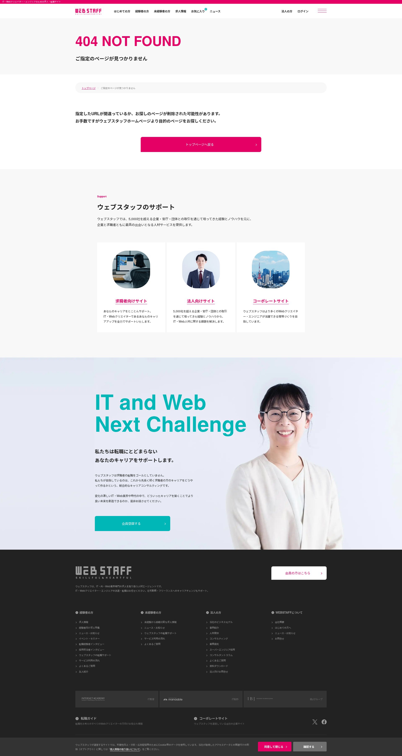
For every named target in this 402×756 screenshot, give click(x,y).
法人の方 (286, 11)
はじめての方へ (283, 627)
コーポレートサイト (271, 301)
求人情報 (180, 11)
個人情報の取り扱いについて (125, 749)
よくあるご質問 (87, 666)
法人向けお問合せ (219, 671)
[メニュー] (322, 11)
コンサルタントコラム (221, 655)
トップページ (88, 88)
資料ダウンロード (219, 666)
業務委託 (214, 644)
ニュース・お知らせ (89, 633)
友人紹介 (83, 671)
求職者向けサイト (131, 301)
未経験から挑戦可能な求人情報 (160, 622)
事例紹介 (214, 627)
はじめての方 (122, 11)
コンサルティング (219, 638)
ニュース (215, 11)
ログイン (303, 11)
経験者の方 (142, 11)
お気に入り (198, 11)
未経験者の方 (162, 11)
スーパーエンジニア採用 (222, 649)
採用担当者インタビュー (91, 649)
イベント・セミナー (89, 638)
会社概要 (279, 622)
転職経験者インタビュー (91, 644)
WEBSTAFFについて (289, 612)
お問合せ (279, 638)
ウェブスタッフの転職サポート (95, 655)
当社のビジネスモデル (221, 622)
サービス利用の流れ (89, 660)
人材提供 (214, 633)
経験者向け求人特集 (89, 627)
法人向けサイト (201, 301)
